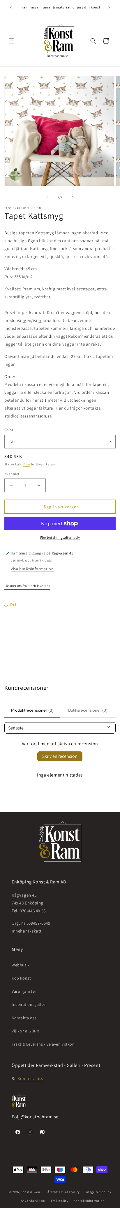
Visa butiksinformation (32, 568)
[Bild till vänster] (47, 197)
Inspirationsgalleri (29, 1004)
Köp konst (21, 978)
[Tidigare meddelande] (10, 7)
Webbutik (21, 965)
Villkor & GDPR (25, 1031)
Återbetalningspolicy (63, 1192)
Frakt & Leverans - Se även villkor (43, 1044)
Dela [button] (14, 604)
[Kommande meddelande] (109, 7)
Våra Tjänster (24, 991)
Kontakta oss (24, 1017)
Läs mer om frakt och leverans (27, 586)
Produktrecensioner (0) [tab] (32, 710)
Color (8, 429)
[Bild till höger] (72, 197)
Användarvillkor (33, 1201)
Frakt (27, 464)
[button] (11, 40)
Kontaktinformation (89, 1201)
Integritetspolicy (98, 1192)
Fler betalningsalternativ (60, 537)
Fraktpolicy (59, 1201)
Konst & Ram (30, 1192)
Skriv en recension (59, 756)
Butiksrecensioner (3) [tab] (87, 710)
